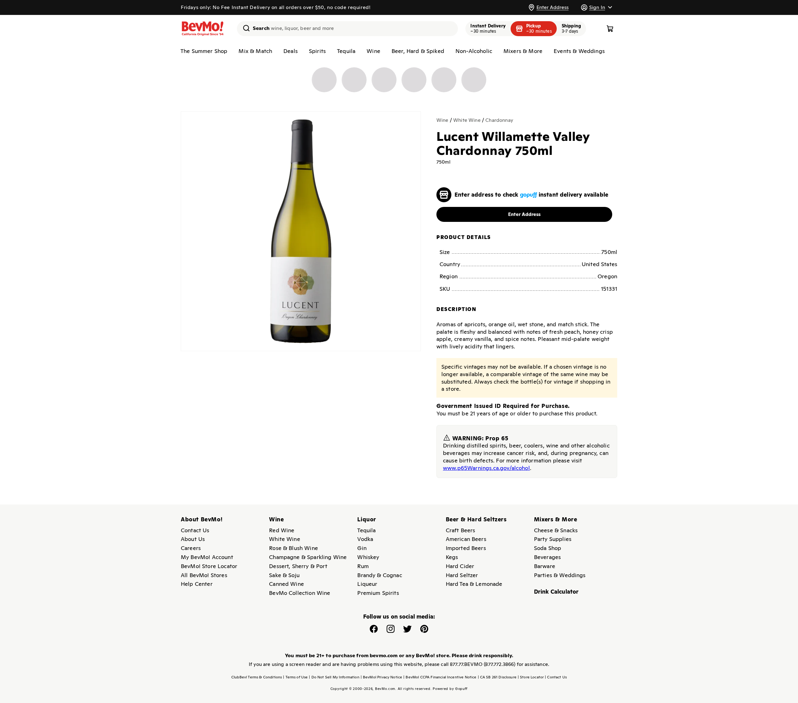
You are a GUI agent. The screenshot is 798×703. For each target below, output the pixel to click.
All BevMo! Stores (204, 575)
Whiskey (368, 557)
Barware (544, 566)
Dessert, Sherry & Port (298, 566)
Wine (373, 51)
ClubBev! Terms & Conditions (256, 677)
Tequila (346, 51)
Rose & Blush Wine (293, 548)
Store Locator (531, 677)
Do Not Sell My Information (334, 677)
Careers (191, 548)
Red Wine (281, 530)
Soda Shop (547, 548)
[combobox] (347, 29)
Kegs (452, 557)
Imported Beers (466, 548)
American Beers (466, 539)
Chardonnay (499, 120)
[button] (596, 7)
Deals (290, 51)
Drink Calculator (556, 591)
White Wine (467, 120)
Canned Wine (286, 583)
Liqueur (367, 583)
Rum (362, 566)
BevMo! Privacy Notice (381, 677)
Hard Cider (460, 566)
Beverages (547, 557)
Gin (361, 548)
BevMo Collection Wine (299, 592)
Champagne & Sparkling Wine (308, 557)
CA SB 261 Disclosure (497, 677)
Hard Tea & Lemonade (474, 583)
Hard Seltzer (462, 575)
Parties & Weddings (560, 575)
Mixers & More (522, 51)
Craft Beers (460, 530)
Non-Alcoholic (473, 51)
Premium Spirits (378, 592)
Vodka (365, 539)
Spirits (317, 51)
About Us (193, 539)
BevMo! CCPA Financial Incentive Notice (439, 677)
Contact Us (195, 530)
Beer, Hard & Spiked (418, 51)
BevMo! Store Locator (209, 566)
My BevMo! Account (207, 557)
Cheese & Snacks (556, 530)
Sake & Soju (284, 575)
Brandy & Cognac (379, 575)
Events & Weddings (579, 51)
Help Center (197, 583)
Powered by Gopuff (450, 688)
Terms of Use (295, 677)
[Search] (244, 28)
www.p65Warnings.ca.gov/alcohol (486, 467)
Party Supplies (552, 539)
